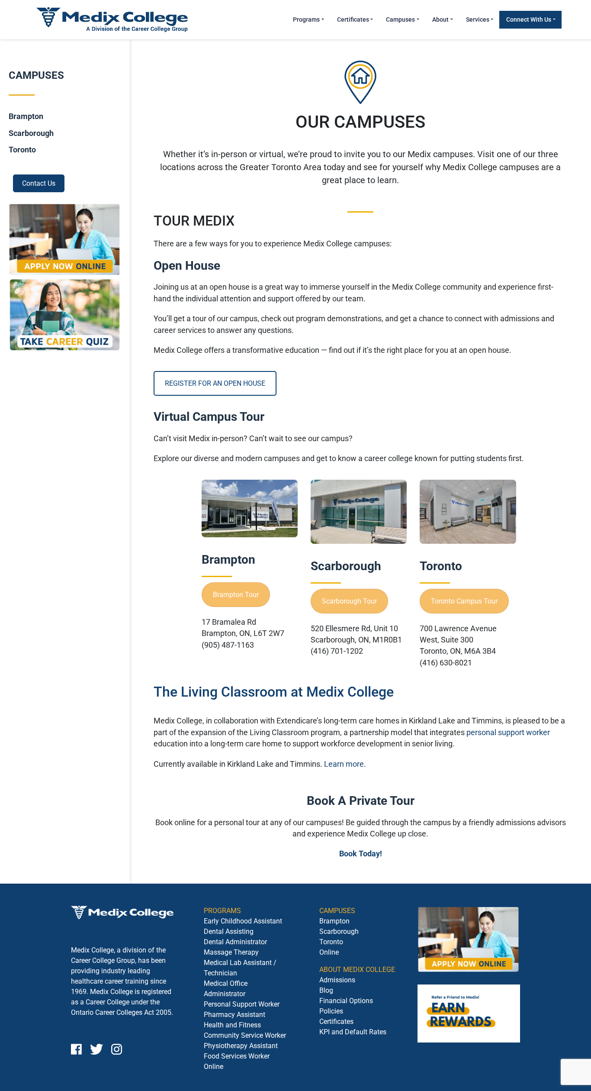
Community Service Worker (245, 1035)
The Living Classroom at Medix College (274, 692)
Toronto (22, 150)
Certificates (353, 19)
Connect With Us (528, 19)
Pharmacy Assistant (234, 1014)
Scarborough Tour (349, 601)
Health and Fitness (232, 1025)
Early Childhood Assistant (243, 921)
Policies (331, 1011)
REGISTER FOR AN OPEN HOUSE (215, 383)
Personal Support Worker (241, 1004)
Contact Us (38, 183)
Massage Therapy (231, 952)
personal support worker (508, 732)
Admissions (337, 980)
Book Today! (360, 853)
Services (477, 19)
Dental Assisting (229, 931)
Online (329, 952)
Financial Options (346, 1001)
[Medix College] (112, 19)
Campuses (400, 19)
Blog (326, 990)
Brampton (26, 117)
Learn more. (345, 764)
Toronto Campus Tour (464, 601)
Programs (306, 19)
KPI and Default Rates (352, 1032)
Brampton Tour (236, 595)
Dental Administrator (235, 942)
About (440, 19)
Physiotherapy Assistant (241, 1046)
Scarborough (31, 133)
